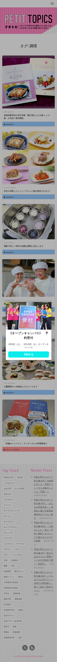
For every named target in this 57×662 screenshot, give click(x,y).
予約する (28, 354)
